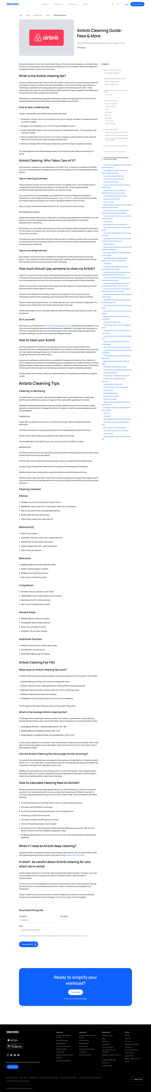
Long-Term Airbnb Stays (110, 373)
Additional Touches (110, 124)
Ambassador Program (132, 1044)
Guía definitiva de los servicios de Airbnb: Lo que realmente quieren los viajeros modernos (116, 273)
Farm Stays (83, 1052)
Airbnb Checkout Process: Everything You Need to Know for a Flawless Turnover (117, 206)
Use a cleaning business (111, 82)
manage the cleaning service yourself (58, 326)
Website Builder (61, 1049)
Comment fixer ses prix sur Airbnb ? (113, 179)
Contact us (105, 1063)
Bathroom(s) (108, 112)
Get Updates (12, 1067)
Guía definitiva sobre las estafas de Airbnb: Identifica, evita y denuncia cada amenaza (115, 259)
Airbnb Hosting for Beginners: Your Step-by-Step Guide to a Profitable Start (116, 248)
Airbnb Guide (23, 1078)
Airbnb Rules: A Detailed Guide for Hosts (114, 367)
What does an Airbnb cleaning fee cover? (116, 132)
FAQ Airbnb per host (109, 244)
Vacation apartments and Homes (87, 1036)
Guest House (83, 1046)
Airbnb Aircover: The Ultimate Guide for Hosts (116, 376)
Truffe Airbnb (107, 264)
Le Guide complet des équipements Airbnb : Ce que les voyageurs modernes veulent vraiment (116, 284)
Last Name (64, 916)
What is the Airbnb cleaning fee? (112, 70)
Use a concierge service (112, 84)
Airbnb (48, 15)
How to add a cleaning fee (112, 73)
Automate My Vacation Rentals (49, 1078)
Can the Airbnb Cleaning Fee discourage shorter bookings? (116, 139)
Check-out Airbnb (108, 202)
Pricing (127, 1035)
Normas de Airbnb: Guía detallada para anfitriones (117, 370)
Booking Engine (61, 1043)
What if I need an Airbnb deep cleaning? (114, 152)
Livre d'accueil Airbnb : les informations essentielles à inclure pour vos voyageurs (114, 192)
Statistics (59, 1058)
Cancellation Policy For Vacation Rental (18, 1081)
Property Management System (63, 1036)
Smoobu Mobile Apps (109, 1060)
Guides (28, 15)
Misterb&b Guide (34, 1078)
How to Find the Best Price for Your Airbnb (115, 196)
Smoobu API (129, 1047)
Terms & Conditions (131, 1050)
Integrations (106, 1044)
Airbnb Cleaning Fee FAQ (110, 130)
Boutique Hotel (84, 1040)
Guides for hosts (107, 1035)
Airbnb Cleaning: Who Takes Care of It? (114, 79)
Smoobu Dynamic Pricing (64, 1055)
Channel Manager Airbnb (110, 393)
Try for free (75, 992)
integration (62, 198)
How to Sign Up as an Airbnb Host (112, 384)
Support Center (107, 1066)
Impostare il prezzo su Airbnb (111, 199)
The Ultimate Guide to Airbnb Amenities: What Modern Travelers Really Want (116, 279)
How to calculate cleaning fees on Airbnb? (115, 146)
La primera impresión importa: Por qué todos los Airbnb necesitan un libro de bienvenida (116, 290)
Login (126, 4)
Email (21, 926)
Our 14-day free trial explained (108, 1051)
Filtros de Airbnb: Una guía (110, 396)
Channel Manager (62, 1040)
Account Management (63, 1061)
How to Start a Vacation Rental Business (90, 1078)
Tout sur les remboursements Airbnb (113, 176)
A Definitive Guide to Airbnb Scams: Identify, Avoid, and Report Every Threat (115, 268)
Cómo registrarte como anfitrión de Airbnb (115, 387)
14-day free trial (137, 4)
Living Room (108, 118)
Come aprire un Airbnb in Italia (112, 322)
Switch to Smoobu (85, 1055)
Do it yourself (108, 95)
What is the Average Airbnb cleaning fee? (116, 135)
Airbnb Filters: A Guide (109, 399)
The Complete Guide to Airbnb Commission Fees (117, 419)
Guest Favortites (108, 390)
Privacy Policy (129, 1053)
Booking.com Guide (12, 1078)
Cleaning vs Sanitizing (111, 104)
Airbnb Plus (106, 413)
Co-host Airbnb (107, 221)
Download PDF (27, 944)
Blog (103, 1038)
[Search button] (113, 4)
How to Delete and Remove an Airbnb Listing (115, 430)
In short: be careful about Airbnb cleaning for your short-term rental (116, 158)
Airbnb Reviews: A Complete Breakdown (114, 427)
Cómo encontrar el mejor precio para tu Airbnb (116, 347)
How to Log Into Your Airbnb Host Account (115, 224)
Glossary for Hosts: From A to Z (111, 1056)
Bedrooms (108, 115)
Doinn (71, 198)
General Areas (109, 121)
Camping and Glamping (86, 1049)
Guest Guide (60, 1052)
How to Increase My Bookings (68, 1078)
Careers (127, 1041)
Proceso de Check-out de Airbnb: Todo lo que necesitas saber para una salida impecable (115, 212)
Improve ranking (108, 433)
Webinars (105, 1041)
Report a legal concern (132, 1059)
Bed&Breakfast (84, 1043)
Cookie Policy (129, 1056)
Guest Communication (63, 1046)
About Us (128, 1038)
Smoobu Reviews (107, 1047)
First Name (23, 916)
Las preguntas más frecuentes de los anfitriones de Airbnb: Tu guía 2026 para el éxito (116, 240)
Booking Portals (37, 15)
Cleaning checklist (110, 107)
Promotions (106, 416)
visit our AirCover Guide (75, 855)
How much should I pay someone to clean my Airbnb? (116, 91)
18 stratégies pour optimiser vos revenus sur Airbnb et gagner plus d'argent (115, 172)
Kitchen (107, 109)
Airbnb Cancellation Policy (111, 182)
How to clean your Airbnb (110, 101)
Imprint (127, 1061)
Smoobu (19, 15)
